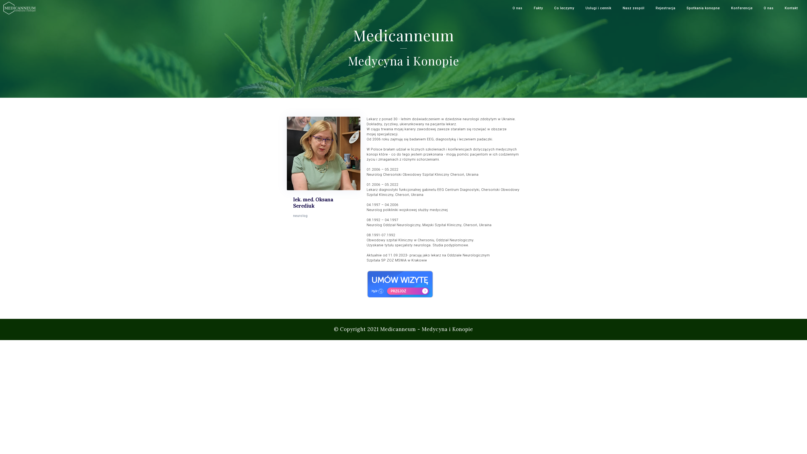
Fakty (538, 8)
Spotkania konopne (703, 8)
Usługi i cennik (598, 8)
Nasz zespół (634, 8)
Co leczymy (564, 8)
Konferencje (742, 8)
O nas (517, 8)
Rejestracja (665, 8)
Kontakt (791, 8)
